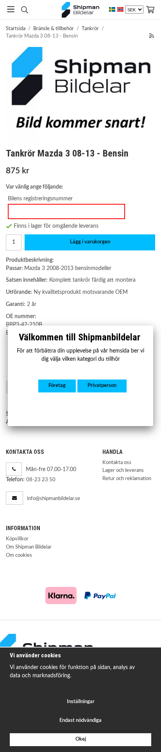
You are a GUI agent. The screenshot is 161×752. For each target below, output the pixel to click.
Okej (80, 739)
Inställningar (81, 701)
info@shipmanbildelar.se (53, 498)
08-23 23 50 (40, 479)
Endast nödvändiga (80, 720)
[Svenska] (112, 9)
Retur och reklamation (126, 478)
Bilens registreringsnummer (40, 198)
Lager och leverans (123, 470)
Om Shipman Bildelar (29, 547)
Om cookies (19, 555)
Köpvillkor (17, 539)
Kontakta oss (116, 462)
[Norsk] (120, 9)
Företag (57, 385)
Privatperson (102, 385)
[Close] (153, 325)
